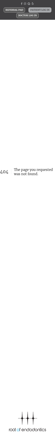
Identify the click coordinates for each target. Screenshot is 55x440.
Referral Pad (14, 9)
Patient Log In (40, 9)
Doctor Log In (27, 15)
